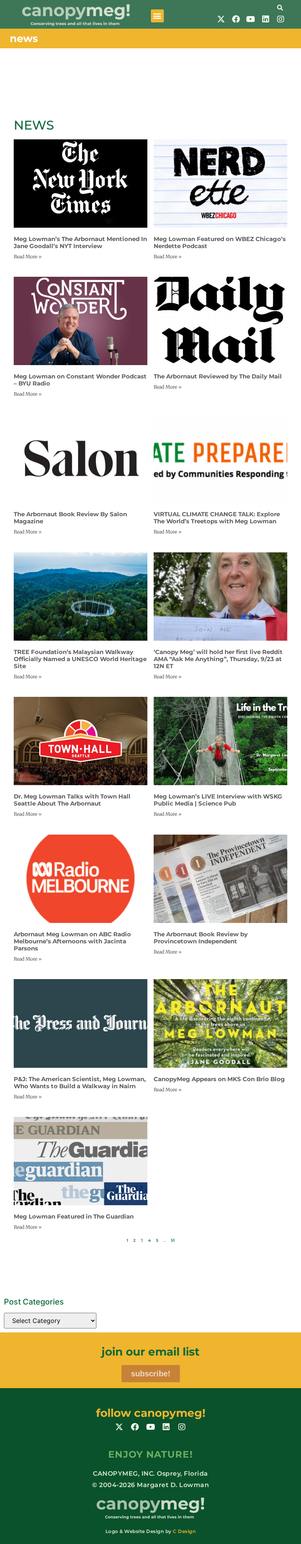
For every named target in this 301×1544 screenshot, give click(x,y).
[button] (157, 15)
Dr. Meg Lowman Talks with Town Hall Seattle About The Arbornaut (72, 800)
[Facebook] (235, 19)
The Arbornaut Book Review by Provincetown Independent (201, 937)
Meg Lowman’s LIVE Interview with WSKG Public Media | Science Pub (218, 800)
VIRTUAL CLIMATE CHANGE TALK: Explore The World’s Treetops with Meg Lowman (217, 517)
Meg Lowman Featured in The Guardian (74, 1216)
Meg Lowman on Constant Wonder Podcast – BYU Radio (80, 380)
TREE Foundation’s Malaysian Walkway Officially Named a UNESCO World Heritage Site (80, 659)
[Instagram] (280, 19)
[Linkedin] (265, 19)
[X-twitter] (221, 19)
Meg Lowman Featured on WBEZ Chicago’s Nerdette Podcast (220, 242)
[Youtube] (250, 19)
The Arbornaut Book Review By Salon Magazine (70, 517)
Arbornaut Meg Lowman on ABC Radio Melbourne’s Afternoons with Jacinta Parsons (72, 941)
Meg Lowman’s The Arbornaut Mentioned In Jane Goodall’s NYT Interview (80, 242)
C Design (184, 1531)
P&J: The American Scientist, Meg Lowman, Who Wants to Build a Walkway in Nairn (80, 1082)
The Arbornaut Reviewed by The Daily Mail (218, 376)
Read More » (28, 256)
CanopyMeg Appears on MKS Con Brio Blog (219, 1079)
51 (173, 1240)
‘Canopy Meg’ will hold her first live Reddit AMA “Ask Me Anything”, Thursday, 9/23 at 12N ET (218, 659)
